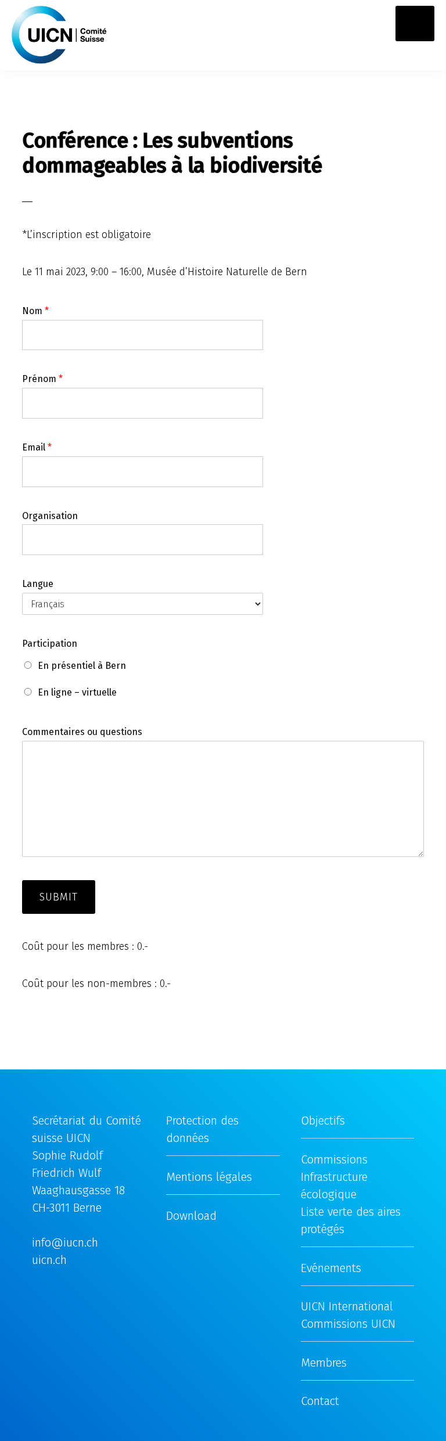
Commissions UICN (348, 1324)
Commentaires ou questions (82, 731)
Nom (35, 310)
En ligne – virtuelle (77, 692)
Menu (421, 23)
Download (191, 1216)
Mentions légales (209, 1177)
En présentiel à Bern (82, 665)
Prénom (42, 378)
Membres (324, 1363)
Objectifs (323, 1120)
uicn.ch (49, 1260)
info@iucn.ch (65, 1242)
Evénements (331, 1268)
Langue (37, 583)
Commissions (334, 1159)
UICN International (347, 1306)
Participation (49, 643)
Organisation (50, 515)
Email (37, 447)
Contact (320, 1401)
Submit (58, 897)
